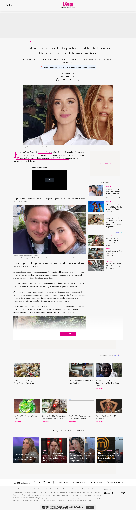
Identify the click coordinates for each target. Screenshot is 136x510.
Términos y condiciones (70, 478)
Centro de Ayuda (34, 478)
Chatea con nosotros (116, 472)
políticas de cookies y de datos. (59, 508)
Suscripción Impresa (79, 472)
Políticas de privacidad (51, 478)
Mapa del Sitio (63, 472)
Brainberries (17, 386)
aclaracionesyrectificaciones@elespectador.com (26, 487)
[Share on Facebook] (64, 80)
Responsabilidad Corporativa (90, 478)
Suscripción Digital (96, 472)
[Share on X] (71, 80)
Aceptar (90, 507)
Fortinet (71, 386)
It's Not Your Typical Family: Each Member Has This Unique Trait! (108, 383)
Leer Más (68, 334)
